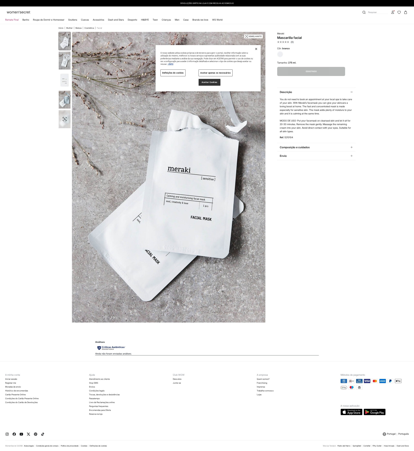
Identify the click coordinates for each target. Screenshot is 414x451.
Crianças (166, 19)
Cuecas (85, 19)
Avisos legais (29, 446)
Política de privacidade (69, 446)
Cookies (84, 446)
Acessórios (98, 19)
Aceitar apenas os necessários (215, 73)
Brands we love (200, 19)
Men (177, 19)
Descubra (177, 379)
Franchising (262, 383)
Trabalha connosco (265, 390)
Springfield (357, 446)
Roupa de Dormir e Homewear (48, 19)
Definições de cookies (98, 446)
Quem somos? (263, 379)
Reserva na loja (95, 414)
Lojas (259, 394)
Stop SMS (93, 383)
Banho (25, 19)
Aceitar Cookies (209, 82)
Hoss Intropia (389, 446)
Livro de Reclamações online (102, 402)
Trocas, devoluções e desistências (104, 394)
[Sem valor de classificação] (284, 42)
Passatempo (94, 398)
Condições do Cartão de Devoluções (21, 402)
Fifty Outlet (377, 446)
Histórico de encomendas (16, 390)
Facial (99, 28)
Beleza (79, 28)
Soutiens (72, 19)
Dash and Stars (116, 19)
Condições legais (96, 390)
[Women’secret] (18, 12)
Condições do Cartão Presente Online (22, 398)
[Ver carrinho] (405, 12)
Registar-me (10, 383)
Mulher (69, 28)
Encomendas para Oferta (100, 410)
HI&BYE (145, 19)
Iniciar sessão (11, 379)
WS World (217, 19)
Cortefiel (366, 446)
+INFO (170, 64)
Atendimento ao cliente (99, 379)
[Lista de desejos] (399, 12)
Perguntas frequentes (98, 406)
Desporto (132, 19)
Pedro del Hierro (344, 446)
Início (61, 28)
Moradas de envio (13, 387)
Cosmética (89, 28)
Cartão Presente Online (15, 394)
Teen (155, 19)
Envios (92, 387)
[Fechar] (256, 48)
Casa (186, 19)
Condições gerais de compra (47, 446)
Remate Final (12, 19)
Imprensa (261, 387)
